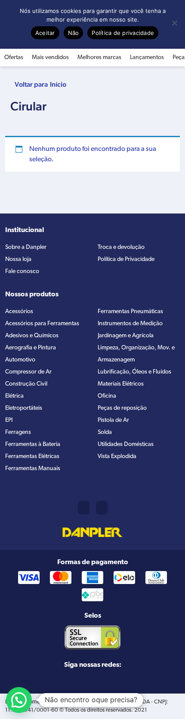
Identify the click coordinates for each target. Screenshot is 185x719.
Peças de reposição (122, 408)
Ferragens (18, 432)
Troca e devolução (121, 247)
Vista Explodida (117, 456)
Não (73, 32)
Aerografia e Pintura (30, 348)
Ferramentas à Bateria (32, 444)
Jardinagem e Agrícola (126, 336)
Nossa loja (18, 259)
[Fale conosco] (102, 508)
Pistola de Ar (113, 420)
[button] (19, 700)
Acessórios (19, 311)
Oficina (107, 396)
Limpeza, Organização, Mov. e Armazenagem (136, 354)
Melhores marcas (99, 57)
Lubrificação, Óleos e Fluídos (134, 372)
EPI (8, 420)
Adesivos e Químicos (32, 336)
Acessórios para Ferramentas (42, 323)
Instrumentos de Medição (130, 323)
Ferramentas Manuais (32, 468)
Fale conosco (22, 271)
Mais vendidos (50, 57)
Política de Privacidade (126, 259)
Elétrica (14, 396)
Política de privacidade (123, 32)
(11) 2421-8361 (83, 508)
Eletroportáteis (23, 408)
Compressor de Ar (28, 372)
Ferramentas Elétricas (32, 456)
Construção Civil (26, 384)
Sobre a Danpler (25, 247)
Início (58, 84)
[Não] (174, 23)
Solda (105, 432)
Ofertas (13, 57)
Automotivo (20, 360)
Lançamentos (147, 57)
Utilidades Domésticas (126, 444)
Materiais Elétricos (121, 384)
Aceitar (45, 32)
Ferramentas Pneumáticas (130, 311)
